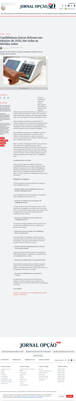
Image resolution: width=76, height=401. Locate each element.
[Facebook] (62, 6)
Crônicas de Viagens (6, 381)
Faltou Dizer (23, 372)
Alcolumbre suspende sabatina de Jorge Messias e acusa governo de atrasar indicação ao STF (5, 117)
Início (3, 13)
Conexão (3, 374)
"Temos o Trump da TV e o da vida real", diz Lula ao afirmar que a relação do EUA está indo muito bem (5, 108)
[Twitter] (71, 6)
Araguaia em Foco (6, 369)
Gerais (21, 376)
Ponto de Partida (43, 376)
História (22, 377)
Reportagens (65, 13)
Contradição (4, 376)
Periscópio (42, 374)
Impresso (21, 13)
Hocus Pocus (23, 379)
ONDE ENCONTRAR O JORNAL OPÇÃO (13, 351)
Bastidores (28, 13)
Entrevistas (36, 13)
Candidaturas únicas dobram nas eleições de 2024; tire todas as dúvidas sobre (21, 41)
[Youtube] (68, 6)
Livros (21, 383)
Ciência (3, 372)
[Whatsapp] (74, 6)
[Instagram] (65, 6)
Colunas (15, 13)
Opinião (72, 13)
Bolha (2, 371)
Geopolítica (23, 374)
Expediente (5, 359)
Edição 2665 (61, 374)
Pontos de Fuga (43, 378)
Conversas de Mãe (6, 380)
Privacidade (17, 359)
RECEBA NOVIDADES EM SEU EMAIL (63, 351)
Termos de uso (30, 359)
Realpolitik (41, 380)
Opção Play (57, 13)
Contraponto (4, 378)
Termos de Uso (38, 397)
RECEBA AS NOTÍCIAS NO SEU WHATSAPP (38, 351)
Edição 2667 (61, 371)
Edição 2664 (61, 376)
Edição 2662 (61, 380)
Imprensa (50, 13)
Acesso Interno (44, 359)
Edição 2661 (61, 381)
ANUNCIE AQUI (38, 356)
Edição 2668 (61, 369)
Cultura (44, 13)
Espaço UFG (4, 383)
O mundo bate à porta (45, 371)
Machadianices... (24, 385)
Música (41, 369)
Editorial (8, 13)
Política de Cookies (22, 397)
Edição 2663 (61, 378)
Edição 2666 (61, 372)
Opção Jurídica (43, 372)
